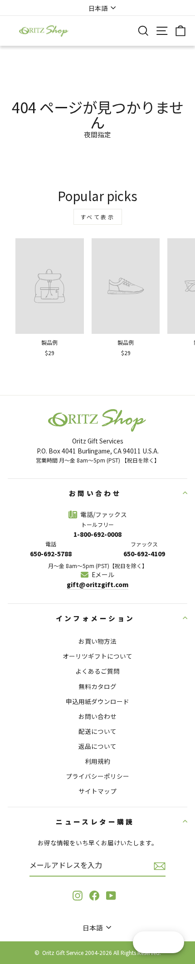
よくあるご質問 (97, 670)
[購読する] (160, 866)
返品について (97, 746)
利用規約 (97, 761)
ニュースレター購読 (95, 821)
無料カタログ (97, 686)
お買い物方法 (97, 641)
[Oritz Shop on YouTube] (111, 895)
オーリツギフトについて (97, 655)
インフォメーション (95, 618)
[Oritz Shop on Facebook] (94, 895)
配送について (97, 731)
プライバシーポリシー (97, 776)
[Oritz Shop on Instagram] (78, 895)
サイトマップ (97, 790)
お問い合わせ (95, 493)
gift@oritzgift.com (97, 584)
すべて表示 (97, 217)
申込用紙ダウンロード (97, 701)
